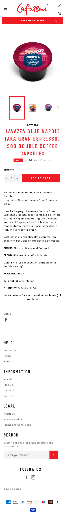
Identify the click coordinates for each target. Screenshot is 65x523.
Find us (8, 384)
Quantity (9, 170)
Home (7, 361)
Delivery (9, 390)
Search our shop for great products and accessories (28, 444)
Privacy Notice (13, 419)
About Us (9, 413)
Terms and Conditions (17, 424)
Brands (8, 379)
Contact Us (10, 350)
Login (7, 355)
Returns (9, 396)
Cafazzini (16, 489)
